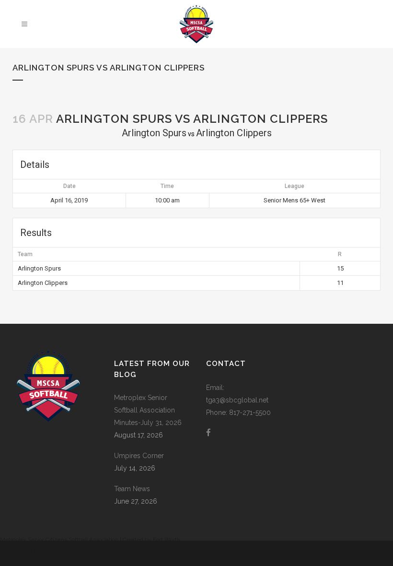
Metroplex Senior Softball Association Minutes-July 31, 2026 (148, 410)
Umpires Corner (139, 456)
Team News (132, 489)
